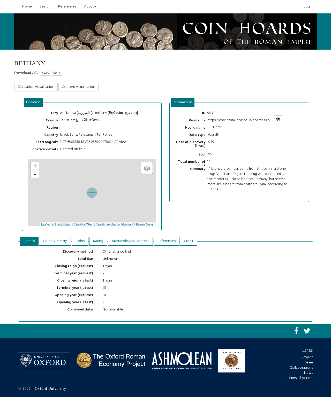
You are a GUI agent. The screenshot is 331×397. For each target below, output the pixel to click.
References (67, 7)
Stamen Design (144, 224)
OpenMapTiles (83, 224)
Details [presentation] (29, 241)
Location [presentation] (33, 102)
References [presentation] (166, 241)
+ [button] (35, 166)
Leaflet (45, 224)
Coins (57, 72)
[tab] (33, 102)
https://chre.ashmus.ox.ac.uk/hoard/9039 (238, 120)
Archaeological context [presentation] (130, 241)
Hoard (45, 72)
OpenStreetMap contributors (114, 224)
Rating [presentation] (98, 241)
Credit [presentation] (188, 241)
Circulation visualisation (36, 87)
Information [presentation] (183, 102)
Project (307, 357)
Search (45, 7)
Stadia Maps (62, 224)
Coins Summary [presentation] (55, 241)
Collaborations (301, 368)
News (308, 373)
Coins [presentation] (80, 241)
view (123, 142)
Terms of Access (300, 378)
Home (27, 7)
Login (308, 7)
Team (308, 362)
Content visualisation (78, 87)
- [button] (35, 173)
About (89, 7)
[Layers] (147, 168)
